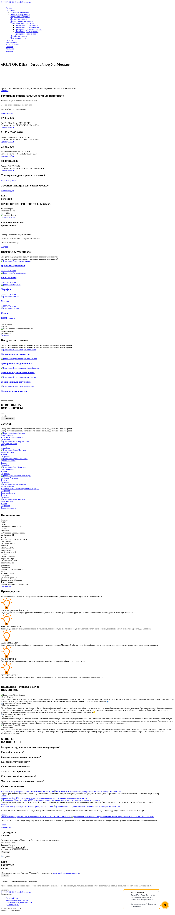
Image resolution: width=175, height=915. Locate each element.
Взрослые (5, 180)
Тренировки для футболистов (27, 27)
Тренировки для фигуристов (26, 32)
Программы (10, 10)
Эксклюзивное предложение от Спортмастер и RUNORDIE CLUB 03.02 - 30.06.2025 (36, 817)
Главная (9, 8)
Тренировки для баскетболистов (28, 30)
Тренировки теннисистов (25, 34)
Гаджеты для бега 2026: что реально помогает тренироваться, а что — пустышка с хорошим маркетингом (44, 798)
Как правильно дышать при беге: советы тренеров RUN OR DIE (27, 806)
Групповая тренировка (19, 12)
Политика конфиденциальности (19, 902)
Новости (9, 47)
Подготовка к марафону (20, 17)
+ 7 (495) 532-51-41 (9, 892)
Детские (12, 180)
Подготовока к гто (18, 38)
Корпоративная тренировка (21, 21)
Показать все (6, 827)
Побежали (5, 852)
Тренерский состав (8, 508)
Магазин (9, 51)
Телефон (4, 845)
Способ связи (6, 847)
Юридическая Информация (17, 900)
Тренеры (9, 40)
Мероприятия (11, 42)
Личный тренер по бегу (20, 15)
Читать (4, 796)
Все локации (6, 586)
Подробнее (5, 335)
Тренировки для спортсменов (22, 23)
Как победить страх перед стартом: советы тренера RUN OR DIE (27, 791)
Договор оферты (12, 905)
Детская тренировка (18, 19)
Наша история (6, 113)
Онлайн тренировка (18, 36)
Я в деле (4, 247)
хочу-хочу (5, 91)
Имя (2, 842)
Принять (5, 875)
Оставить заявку (8, 418)
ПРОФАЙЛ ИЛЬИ (8, 217)
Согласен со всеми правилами (16, 850)
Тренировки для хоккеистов (26, 25)
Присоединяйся (7, 127)
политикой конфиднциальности (66, 873)
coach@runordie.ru (24, 892)
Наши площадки (12, 45)
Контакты (10, 49)
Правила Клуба (12, 898)
